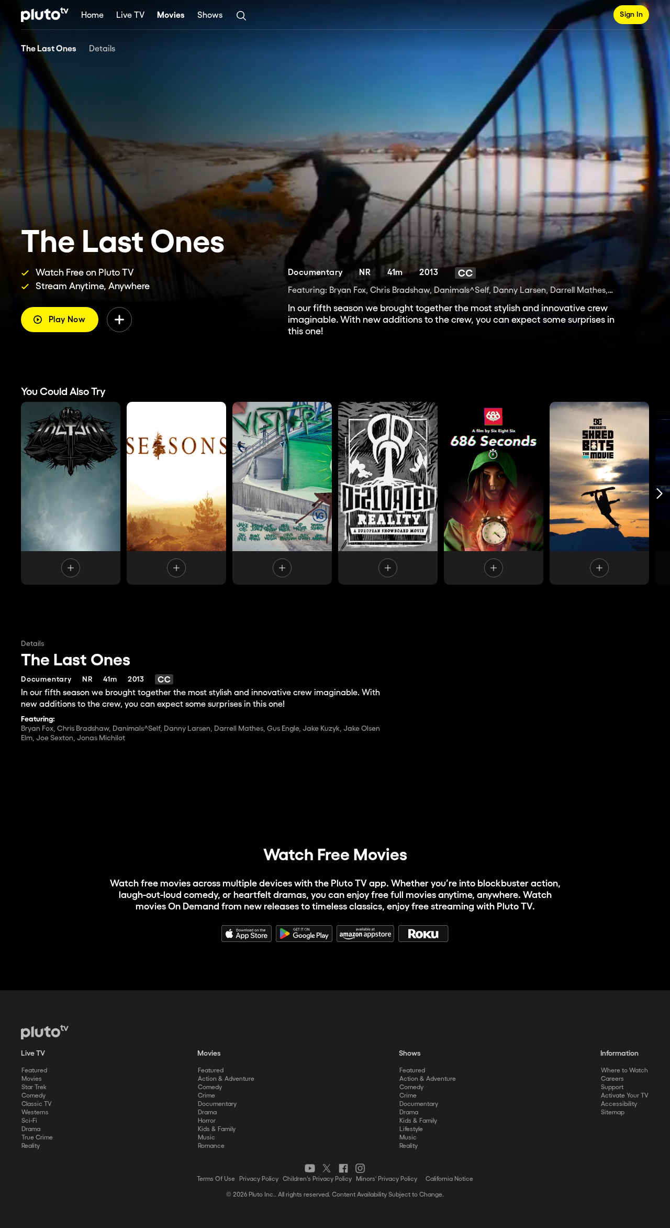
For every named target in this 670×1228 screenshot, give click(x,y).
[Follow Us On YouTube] (310, 1168)
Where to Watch (624, 1070)
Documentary (217, 1104)
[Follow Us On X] (326, 1168)
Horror (207, 1120)
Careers (612, 1079)
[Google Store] (304, 933)
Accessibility (619, 1104)
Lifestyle (411, 1129)
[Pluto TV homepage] (45, 1032)
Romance (211, 1146)
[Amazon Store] (365, 933)
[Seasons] (176, 493)
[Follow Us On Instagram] (360, 1168)
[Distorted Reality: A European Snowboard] (388, 493)
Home (92, 15)
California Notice (449, 1179)
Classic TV (36, 1104)
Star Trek (34, 1087)
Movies (171, 15)
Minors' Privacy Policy (386, 1179)
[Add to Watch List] (119, 319)
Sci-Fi (29, 1120)
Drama (30, 1129)
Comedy (33, 1095)
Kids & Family (217, 1129)
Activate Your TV (625, 1095)
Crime (206, 1095)
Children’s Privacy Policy (317, 1179)
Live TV (130, 15)
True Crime (37, 1137)
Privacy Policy (258, 1179)
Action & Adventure (226, 1079)
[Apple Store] (246, 933)
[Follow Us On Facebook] (343, 1168)
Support (612, 1087)
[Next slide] (659, 493)
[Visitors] (282, 493)
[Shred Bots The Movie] (599, 493)
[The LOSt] (70, 493)
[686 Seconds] (493, 493)
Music (206, 1137)
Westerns (35, 1112)
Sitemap (612, 1112)
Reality (30, 1146)
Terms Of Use (216, 1179)
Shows (209, 15)
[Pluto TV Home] (45, 14)
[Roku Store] (423, 933)
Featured (34, 1070)
